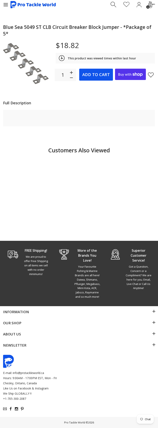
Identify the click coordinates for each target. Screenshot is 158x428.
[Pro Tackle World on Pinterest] (22, 409)
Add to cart (96, 74)
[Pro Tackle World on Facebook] (11, 409)
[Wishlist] (126, 4)
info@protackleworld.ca (28, 373)
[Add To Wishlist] (151, 75)
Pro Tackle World (74, 422)
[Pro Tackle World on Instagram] (16, 409)
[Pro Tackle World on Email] (5, 409)
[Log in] (139, 4)
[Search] (114, 4)
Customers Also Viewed (79, 150)
